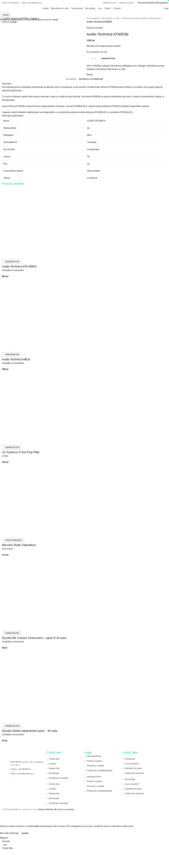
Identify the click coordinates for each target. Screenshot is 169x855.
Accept (25, 833)
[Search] (160, 8)
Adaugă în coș (108, 59)
